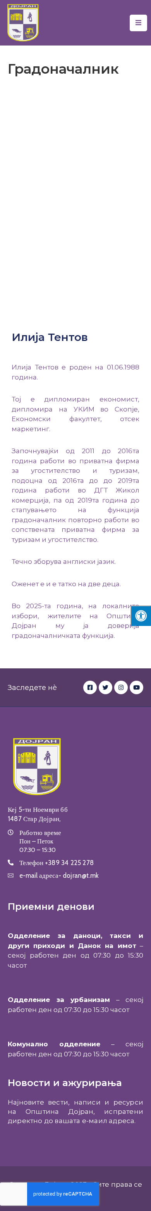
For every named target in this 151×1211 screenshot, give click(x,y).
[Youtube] (136, 687)
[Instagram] (121, 687)
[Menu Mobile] (138, 23)
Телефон (56, 863)
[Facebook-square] (90, 687)
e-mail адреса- (59, 875)
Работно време (40, 833)
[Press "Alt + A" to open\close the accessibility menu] (140, 616)
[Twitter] (105, 687)
